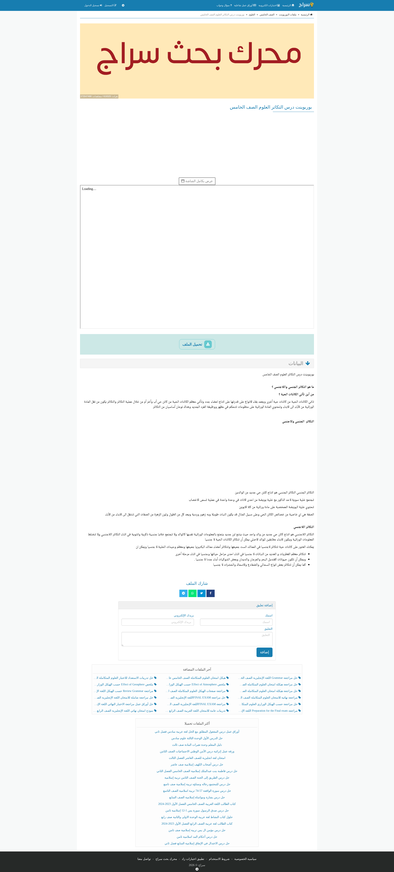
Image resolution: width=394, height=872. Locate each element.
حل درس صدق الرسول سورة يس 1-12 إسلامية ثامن (197, 810)
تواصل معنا (144, 859)
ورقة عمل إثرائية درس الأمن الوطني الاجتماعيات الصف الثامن (197, 751)
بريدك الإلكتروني (184, 615)
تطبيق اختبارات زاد (193, 859)
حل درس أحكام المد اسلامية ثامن (197, 836)
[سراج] (306, 5)
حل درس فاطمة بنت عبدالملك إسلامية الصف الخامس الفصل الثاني (197, 771)
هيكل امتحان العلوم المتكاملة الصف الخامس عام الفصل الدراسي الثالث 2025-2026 (195, 677)
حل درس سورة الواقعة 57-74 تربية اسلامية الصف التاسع (197, 790)
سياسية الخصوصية (245, 859)
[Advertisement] (197, 144)
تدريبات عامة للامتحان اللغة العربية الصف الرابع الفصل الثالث (195, 710)
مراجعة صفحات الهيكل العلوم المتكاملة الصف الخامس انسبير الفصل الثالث (195, 691)
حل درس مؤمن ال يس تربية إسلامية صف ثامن (197, 830)
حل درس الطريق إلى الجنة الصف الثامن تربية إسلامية (197, 777)
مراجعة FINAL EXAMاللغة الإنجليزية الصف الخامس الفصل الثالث (195, 704)
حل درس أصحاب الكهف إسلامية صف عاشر (197, 764)
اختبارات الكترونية (268, 5)
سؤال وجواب (223, 5)
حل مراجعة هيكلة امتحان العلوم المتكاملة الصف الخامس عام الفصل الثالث (267, 691)
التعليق (268, 628)
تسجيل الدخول (92, 5)
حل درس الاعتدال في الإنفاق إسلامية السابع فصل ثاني (197, 843)
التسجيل (109, 5)
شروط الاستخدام (219, 859)
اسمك (269, 615)
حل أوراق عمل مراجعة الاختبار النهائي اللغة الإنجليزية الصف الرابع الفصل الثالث (123, 704)
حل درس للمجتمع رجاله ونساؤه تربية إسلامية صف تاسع (197, 784)
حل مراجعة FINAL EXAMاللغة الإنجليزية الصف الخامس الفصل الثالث (195, 697)
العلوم (252, 14)
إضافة (264, 652)
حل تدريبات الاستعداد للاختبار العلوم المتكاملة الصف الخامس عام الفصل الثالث (123, 677)
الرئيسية (287, 5)
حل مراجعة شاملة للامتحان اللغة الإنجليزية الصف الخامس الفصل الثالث (123, 697)
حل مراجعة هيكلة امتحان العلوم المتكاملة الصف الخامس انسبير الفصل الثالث (267, 684)
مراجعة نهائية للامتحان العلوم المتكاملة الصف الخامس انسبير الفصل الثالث (267, 697)
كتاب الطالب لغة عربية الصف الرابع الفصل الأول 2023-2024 (197, 823)
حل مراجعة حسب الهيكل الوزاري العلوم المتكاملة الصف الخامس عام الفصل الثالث (267, 704)
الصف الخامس (267, 14)
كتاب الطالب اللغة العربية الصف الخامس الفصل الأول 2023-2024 (197, 803)
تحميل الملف (192, 344)
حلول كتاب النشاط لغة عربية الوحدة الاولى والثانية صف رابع (197, 817)
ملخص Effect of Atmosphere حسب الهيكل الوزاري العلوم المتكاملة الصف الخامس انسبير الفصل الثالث (195, 684)
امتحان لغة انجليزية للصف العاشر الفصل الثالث (197, 757)
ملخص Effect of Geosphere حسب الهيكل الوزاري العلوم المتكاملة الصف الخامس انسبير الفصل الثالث (123, 684)
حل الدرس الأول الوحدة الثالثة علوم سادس (197, 738)
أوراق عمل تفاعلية (243, 5)
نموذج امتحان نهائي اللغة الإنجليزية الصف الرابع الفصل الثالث (123, 710)
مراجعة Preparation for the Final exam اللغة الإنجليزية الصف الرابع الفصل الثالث (267, 710)
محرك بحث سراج (166, 859)
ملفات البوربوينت (287, 14)
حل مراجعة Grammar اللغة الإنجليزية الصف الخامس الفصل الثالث (267, 677)
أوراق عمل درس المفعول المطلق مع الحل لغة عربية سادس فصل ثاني (197, 731)
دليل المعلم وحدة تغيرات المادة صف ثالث (197, 744)
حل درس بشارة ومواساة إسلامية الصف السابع (197, 797)
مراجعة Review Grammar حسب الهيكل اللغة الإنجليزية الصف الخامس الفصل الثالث (123, 691)
